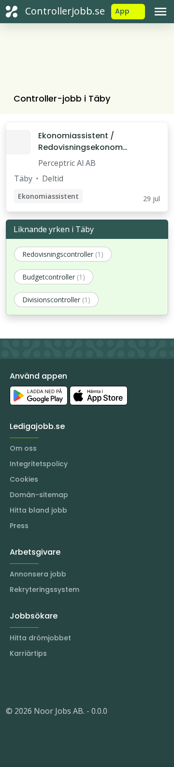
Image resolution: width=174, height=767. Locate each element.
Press (19, 526)
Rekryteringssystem (44, 589)
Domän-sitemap (39, 495)
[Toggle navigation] (160, 11)
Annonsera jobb (38, 574)
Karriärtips (28, 653)
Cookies (24, 479)
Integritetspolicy (39, 464)
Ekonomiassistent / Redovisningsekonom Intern (80, 141)
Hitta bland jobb (38, 510)
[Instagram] (13, 682)
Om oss (23, 448)
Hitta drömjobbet (40, 638)
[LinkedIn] (33, 682)
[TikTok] (71, 682)
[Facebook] (52, 682)
